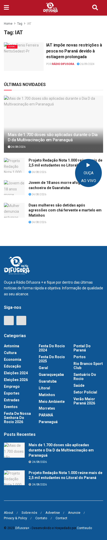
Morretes (47, 408)
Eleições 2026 (16, 380)
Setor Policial (85, 392)
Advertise (52, 513)
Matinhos (47, 395)
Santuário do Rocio (84, 376)
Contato (41, 518)
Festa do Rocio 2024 (52, 348)
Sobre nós (29, 513)
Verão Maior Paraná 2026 (84, 401)
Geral (12, 46)
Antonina (11, 346)
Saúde (78, 385)
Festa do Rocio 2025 (52, 359)
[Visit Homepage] (50, 8)
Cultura (10, 353)
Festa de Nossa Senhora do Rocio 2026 (17, 417)
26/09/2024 (87, 64)
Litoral (44, 388)
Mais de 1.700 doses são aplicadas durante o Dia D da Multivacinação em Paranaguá (53, 137)
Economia (12, 359)
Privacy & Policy (15, 518)
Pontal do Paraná (82, 348)
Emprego (12, 386)
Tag (19, 23)
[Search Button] (95, 8)
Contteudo (84, 528)
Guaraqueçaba (51, 374)
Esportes (11, 393)
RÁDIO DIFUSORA (63, 64)
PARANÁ (46, 415)
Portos (79, 357)
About (8, 513)
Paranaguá (48, 422)
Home (8, 23)
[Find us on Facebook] (9, 320)
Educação (12, 366)
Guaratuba (48, 381)
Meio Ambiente (52, 401)
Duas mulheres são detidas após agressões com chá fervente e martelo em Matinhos (65, 210)
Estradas (11, 400)
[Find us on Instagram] (21, 320)
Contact (61, 518)
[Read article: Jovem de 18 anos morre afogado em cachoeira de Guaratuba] (14, 187)
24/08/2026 (17, 146)
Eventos (11, 407)
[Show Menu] (6, 8)
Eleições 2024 (16, 373)
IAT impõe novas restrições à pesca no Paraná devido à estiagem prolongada (74, 51)
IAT (29, 23)
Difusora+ (22, 528)
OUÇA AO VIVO (88, 177)
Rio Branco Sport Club (88, 366)
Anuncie (74, 513)
